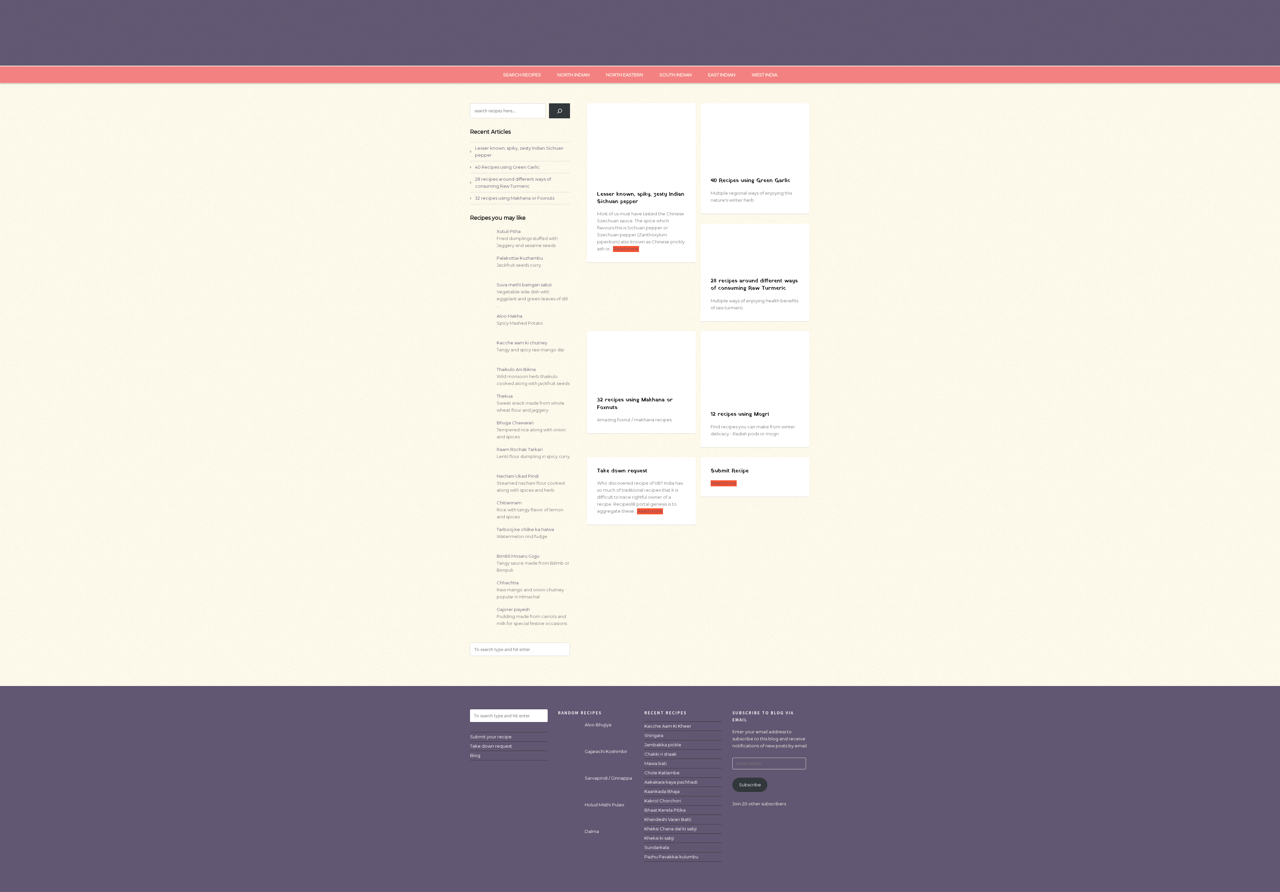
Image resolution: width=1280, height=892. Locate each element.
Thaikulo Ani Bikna (516, 369)
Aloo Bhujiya (598, 724)
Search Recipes (522, 74)
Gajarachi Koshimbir (606, 751)
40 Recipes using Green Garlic (750, 181)
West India (764, 74)
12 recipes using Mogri (740, 414)
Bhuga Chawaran (515, 422)
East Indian (721, 74)
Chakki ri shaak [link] (660, 754)
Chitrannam (509, 502)
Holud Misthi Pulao (604, 804)
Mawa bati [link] (655, 763)
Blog (475, 755)
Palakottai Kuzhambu (520, 258)
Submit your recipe (491, 736)
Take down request (622, 471)
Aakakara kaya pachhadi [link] (670, 782)
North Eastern (624, 74)
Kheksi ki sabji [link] (659, 838)
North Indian (573, 74)
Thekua (505, 396)
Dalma (592, 831)
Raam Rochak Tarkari (520, 449)
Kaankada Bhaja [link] (662, 791)
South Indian (675, 74)
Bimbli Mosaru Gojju (518, 556)
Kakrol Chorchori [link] (662, 800)
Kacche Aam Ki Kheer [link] (667, 726)
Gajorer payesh (513, 609)
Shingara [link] (653, 735)
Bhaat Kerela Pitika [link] (665, 810)
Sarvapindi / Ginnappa (608, 778)
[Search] (559, 110)
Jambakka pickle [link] (662, 744)
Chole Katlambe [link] (662, 772)
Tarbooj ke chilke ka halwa (525, 529)
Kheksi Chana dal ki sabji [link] (670, 828)
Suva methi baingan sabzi (524, 284)
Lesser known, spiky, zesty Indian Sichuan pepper (640, 198)
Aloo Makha (509, 316)
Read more (626, 248)
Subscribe (750, 784)
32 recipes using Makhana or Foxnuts (635, 403)
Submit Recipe (730, 471)
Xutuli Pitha (509, 231)
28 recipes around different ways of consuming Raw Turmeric (754, 284)
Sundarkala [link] (656, 847)
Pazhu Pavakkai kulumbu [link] (671, 856)
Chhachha (508, 582)
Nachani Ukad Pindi (518, 476)
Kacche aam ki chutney (522, 342)
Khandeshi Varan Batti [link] (667, 819)
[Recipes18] (640, 52)
